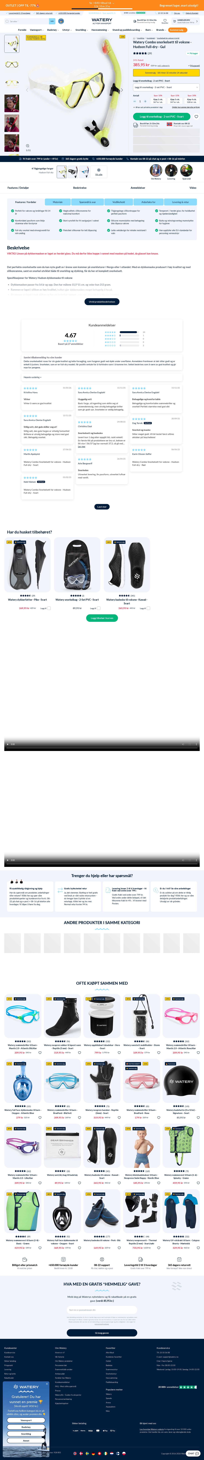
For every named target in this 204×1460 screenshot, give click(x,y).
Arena (108, 1402)
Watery (109, 1394)
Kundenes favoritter (114, 1356)
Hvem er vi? (60, 1352)
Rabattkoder (9, 1378)
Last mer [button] (102, 506)
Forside (22, 29)
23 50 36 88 (163, 13)
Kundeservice (9, 1352)
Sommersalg (177, 29)
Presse (58, 1390)
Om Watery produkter (64, 1361)
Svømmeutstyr (112, 1369)
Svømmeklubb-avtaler (63, 1369)
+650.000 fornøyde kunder (69, 13)
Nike (108, 1411)
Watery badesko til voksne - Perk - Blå (102, 1240)
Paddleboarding (112, 1382)
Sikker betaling (10, 1361)
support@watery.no (170, 1356)
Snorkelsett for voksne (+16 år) (168, 38)
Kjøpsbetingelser (61, 1403)
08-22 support (102, 1265)
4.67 (70, 335)
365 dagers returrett (44, 13)
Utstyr (66, 29)
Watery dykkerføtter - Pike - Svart (27, 599)
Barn (148, 29)
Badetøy (52, 29)
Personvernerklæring (63, 1399)
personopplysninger (102, 1324)
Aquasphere (110, 1406)
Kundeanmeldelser (62, 1382)
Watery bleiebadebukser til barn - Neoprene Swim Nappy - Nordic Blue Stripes (141, 1178)
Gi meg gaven (102, 1333)
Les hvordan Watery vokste (152, 1429)
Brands (160, 29)
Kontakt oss (9, 1356)
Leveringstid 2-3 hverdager (19, 13)
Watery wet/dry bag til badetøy (62, 1175)
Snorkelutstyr (111, 1373)
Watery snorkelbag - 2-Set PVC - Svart (77, 599)
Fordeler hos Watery (63, 1378)
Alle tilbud (110, 1352)
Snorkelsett (151, 38)
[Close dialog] (47, 1384)
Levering (7, 1369)
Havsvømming (99, 29)
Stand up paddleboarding (126, 29)
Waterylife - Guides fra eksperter (68, 1395)
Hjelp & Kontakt (192, 13)
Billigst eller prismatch (24, 1265)
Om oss (177, 13)
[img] (30, 388)
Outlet (108, 1361)
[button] (27, 90)
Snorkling (80, 29)
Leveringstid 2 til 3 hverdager (140, 1265)
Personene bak (61, 1365)
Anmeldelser (138, 187)
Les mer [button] (81, 446)
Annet (26, 1440)
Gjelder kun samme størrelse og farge (186, 107)
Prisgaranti (8, 1365)
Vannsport (36, 29)
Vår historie (59, 1356)
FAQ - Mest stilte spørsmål (65, 1386)
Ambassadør (60, 1373)
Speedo (109, 1398)
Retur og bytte (10, 1373)
